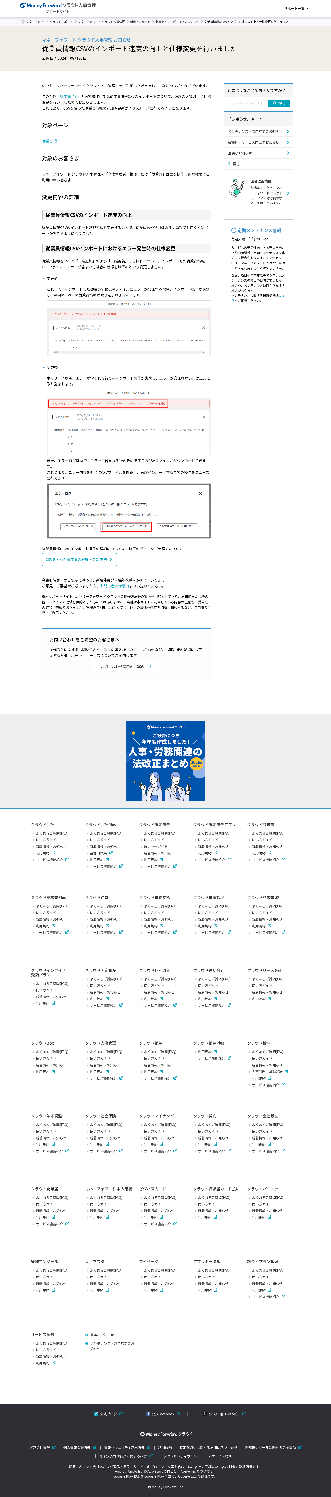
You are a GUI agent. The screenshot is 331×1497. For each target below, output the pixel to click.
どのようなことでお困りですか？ (257, 90)
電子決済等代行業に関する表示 (123, 1456)
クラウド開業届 (44, 1189)
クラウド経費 (96, 897)
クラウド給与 (258, 1043)
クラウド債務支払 (154, 897)
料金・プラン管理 (262, 1261)
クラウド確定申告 (154, 824)
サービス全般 (42, 1334)
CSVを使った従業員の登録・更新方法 (76, 559)
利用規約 (42, 853)
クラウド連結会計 (208, 970)
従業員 (65, 96)
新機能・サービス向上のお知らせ (177, 21)
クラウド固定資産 (100, 970)
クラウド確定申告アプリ (214, 824)
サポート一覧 (294, 8)
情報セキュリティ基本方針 (124, 1447)
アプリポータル (206, 1261)
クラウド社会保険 (100, 1116)
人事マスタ (94, 1261)
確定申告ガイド (156, 846)
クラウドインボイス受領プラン (48, 972)
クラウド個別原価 (154, 970)
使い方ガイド (46, 839)
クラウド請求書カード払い (216, 1189)
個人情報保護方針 (77, 1447)
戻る (236, 163)
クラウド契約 (204, 1116)
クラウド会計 (42, 824)
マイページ (148, 1261)
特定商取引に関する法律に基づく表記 (208, 1447)
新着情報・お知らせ (51, 846)
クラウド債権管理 (208, 897)
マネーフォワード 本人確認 (108, 1189)
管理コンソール (44, 1261)
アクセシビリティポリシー (180, 1456)
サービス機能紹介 (49, 859)
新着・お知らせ (140, 21)
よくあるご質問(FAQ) (52, 833)
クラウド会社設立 (262, 1116)
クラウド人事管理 (100, 1043)
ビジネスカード (152, 1189)
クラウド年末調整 (46, 1116)
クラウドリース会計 (264, 970)
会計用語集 (98, 853)
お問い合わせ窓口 (114, 585)
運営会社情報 (40, 1447)
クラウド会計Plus (100, 824)
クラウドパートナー (264, 1189)
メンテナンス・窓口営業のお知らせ (255, 131)
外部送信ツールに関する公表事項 (270, 1447)
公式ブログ (108, 1414)
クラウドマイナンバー (158, 1116)
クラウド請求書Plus (48, 897)
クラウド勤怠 (150, 1043)
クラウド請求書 (260, 824)
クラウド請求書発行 (264, 897)
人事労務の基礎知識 (267, 1071)
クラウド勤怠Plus (208, 1043)
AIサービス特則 (220, 1456)
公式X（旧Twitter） (224, 1414)
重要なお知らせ (240, 153)
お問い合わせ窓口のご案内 (122, 666)
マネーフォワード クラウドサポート (49, 21)
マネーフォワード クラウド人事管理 (101, 21)
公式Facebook (163, 1414)
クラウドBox (42, 1043)
